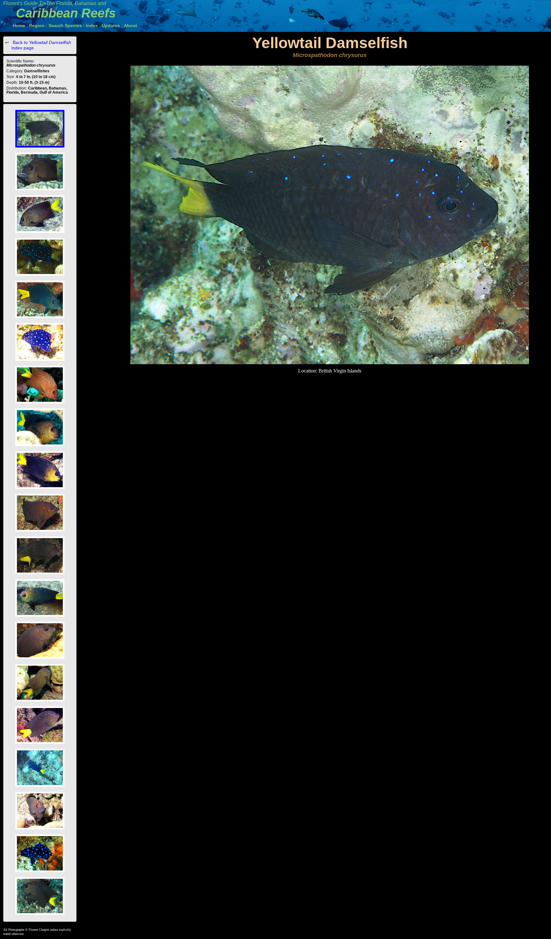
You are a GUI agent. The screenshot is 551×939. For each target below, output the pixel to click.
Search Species (65, 25)
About (130, 25)
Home (19, 25)
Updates (111, 25)
